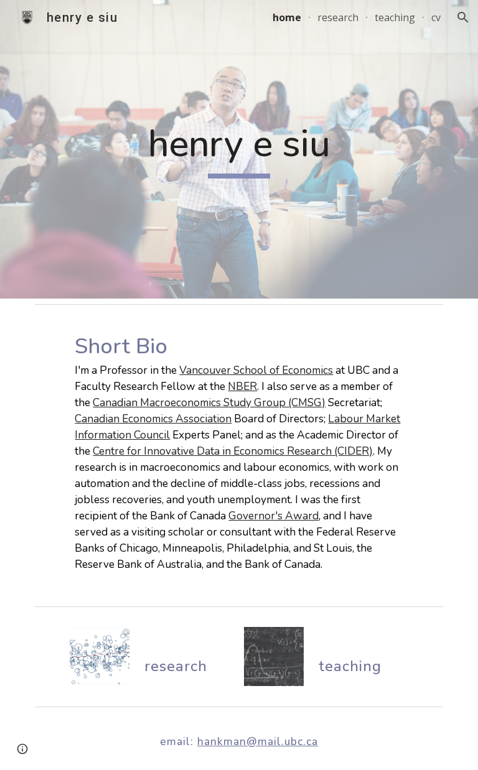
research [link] (337, 17)
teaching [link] (395, 17)
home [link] (287, 17)
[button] (463, 17)
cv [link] (436, 17)
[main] (239, 149)
